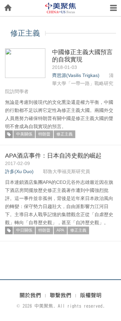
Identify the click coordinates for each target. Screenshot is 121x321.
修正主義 (64, 134)
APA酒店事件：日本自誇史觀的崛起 (53, 155)
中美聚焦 (60, 8)
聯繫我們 (60, 295)
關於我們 (30, 295)
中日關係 (24, 230)
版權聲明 (91, 295)
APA (60, 230)
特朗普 (44, 134)
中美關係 (24, 134)
